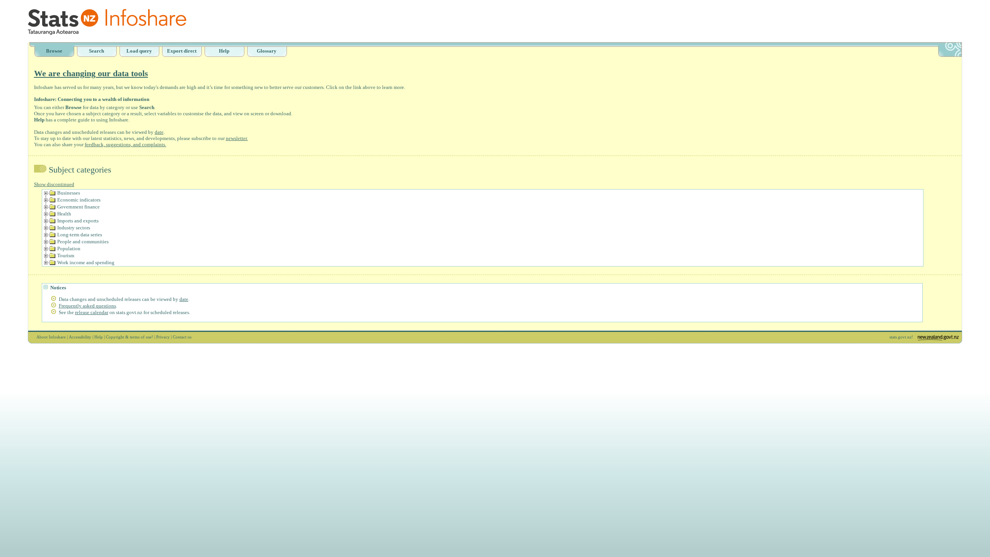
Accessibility (80, 337)
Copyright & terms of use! (129, 337)
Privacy (163, 337)
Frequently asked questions (87, 306)
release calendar (91, 312)
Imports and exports (78, 221)
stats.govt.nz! (901, 337)
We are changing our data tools (91, 73)
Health (64, 214)
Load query (139, 51)
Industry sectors (73, 228)
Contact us (182, 337)
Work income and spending (85, 262)
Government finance (78, 207)
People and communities (83, 241)
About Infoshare (51, 337)
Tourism (65, 255)
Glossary (267, 51)
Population (68, 248)
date (159, 132)
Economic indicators (79, 200)
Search (96, 51)
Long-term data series (79, 234)
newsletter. (237, 138)
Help (224, 51)
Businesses (68, 193)
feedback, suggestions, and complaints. (125, 144)
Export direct (181, 51)
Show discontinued (54, 184)
